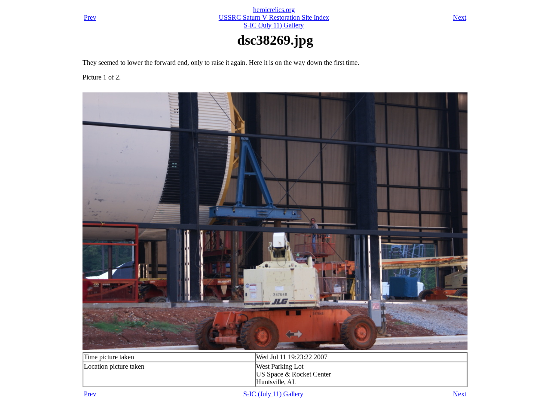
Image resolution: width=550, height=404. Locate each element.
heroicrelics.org (274, 9)
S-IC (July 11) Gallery (274, 25)
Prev (90, 17)
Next (459, 17)
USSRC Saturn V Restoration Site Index (274, 17)
